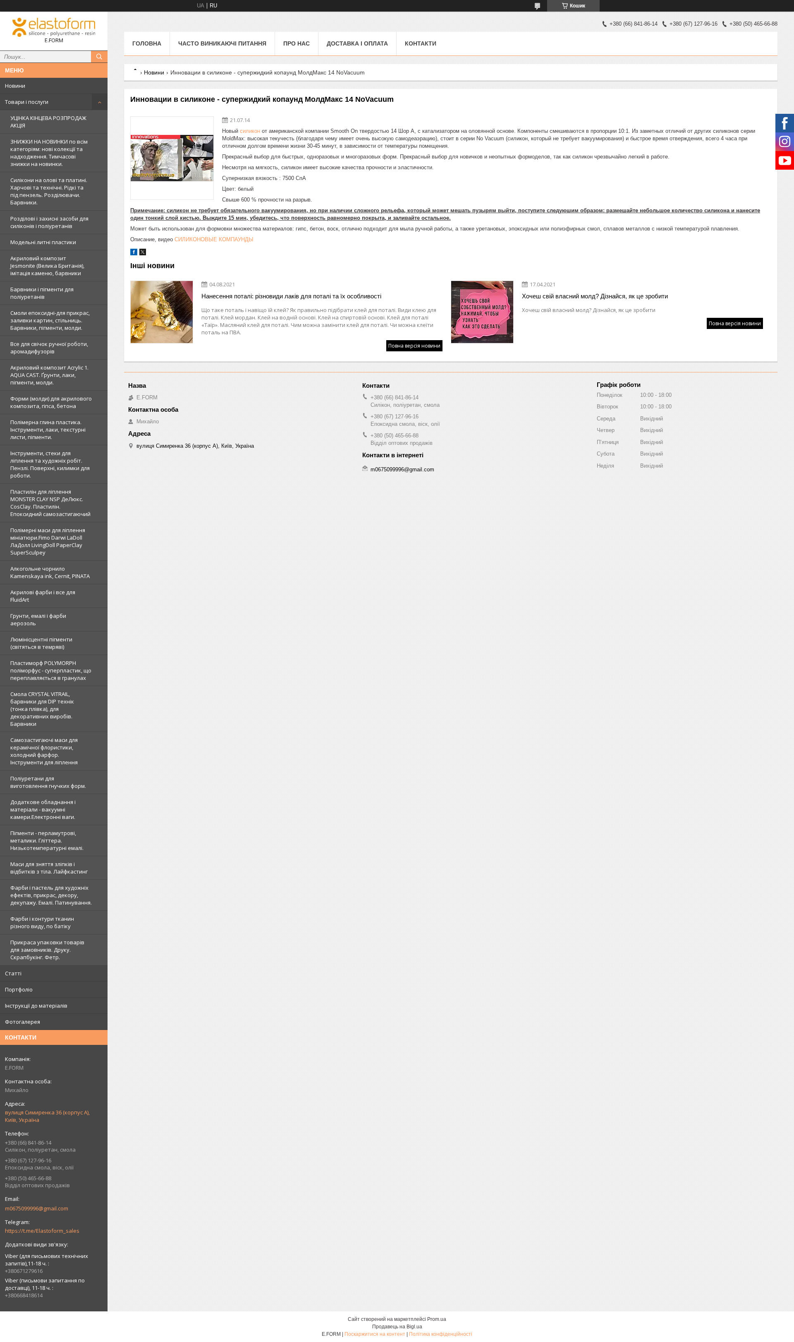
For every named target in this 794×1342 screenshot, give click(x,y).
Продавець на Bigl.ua (397, 1327)
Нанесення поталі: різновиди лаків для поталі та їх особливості (291, 296)
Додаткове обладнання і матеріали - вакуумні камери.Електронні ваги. (43, 809)
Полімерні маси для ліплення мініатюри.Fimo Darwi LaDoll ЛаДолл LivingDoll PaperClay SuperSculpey (47, 541)
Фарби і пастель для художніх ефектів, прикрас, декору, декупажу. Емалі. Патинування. (51, 895)
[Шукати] (99, 56)
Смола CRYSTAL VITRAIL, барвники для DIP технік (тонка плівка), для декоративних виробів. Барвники (42, 708)
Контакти (420, 43)
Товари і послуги (26, 102)
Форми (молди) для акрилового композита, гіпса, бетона (51, 402)
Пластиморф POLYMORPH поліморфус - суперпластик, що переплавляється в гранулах (50, 670)
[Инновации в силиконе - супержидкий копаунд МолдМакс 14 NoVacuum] (172, 158)
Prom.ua (436, 1319)
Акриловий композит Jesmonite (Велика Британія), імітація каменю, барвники (47, 265)
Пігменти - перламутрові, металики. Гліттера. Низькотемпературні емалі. (47, 840)
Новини (15, 85)
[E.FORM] (53, 27)
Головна (146, 43)
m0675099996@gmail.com (36, 1208)
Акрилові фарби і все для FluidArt (42, 595)
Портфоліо (19, 989)
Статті (13, 973)
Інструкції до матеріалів (36, 1005)
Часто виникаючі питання (222, 43)
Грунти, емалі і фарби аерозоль (38, 619)
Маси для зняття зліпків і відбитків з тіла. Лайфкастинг (49, 867)
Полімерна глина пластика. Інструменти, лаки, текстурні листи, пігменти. (48, 429)
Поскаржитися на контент (374, 1334)
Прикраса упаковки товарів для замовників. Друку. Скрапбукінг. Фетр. (47, 950)
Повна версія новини (414, 345)
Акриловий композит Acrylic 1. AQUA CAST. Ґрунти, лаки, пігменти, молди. (49, 375)
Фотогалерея (22, 1021)
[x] (142, 253)
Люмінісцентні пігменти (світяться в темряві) (41, 643)
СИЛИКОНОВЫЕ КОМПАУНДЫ (214, 239)
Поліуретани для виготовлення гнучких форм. (48, 782)
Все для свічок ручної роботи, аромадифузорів (49, 347)
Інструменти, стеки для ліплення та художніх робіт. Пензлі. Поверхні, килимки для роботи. (50, 464)
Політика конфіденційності (440, 1334)
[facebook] (133, 253)
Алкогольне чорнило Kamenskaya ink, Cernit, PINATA (50, 572)
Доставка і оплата (357, 43)
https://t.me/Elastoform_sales (42, 1230)
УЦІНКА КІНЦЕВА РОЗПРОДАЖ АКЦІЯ (48, 121)
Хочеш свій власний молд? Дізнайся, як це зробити (595, 296)
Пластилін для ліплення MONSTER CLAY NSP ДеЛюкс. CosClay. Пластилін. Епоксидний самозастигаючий (50, 503)
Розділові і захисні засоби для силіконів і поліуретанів (49, 222)
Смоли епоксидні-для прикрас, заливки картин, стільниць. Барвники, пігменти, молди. (50, 320)
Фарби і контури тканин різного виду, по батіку (42, 922)
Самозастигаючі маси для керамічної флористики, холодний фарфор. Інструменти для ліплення (44, 751)
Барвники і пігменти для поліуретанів (42, 293)
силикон (250, 131)
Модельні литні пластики (43, 242)
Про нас (296, 43)
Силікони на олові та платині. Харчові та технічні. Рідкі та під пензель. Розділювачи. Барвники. (48, 191)
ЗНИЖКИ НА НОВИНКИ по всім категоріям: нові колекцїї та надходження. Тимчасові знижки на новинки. (49, 153)
